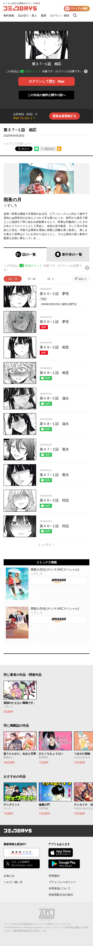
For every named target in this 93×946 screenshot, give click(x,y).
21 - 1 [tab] (50, 278)
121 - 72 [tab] (12, 278)
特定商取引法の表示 (61, 894)
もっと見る (44, 544)
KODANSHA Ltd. (14, 927)
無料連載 (8, 15)
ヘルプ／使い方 (13, 882)
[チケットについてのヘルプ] (86, 72)
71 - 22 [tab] (31, 278)
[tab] (25, 254)
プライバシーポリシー (62, 882)
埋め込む (50, 148)
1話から (82, 278)
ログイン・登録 (59, 15)
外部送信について (59, 888)
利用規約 (54, 875)
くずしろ (10, 205)
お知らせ (9, 875)
